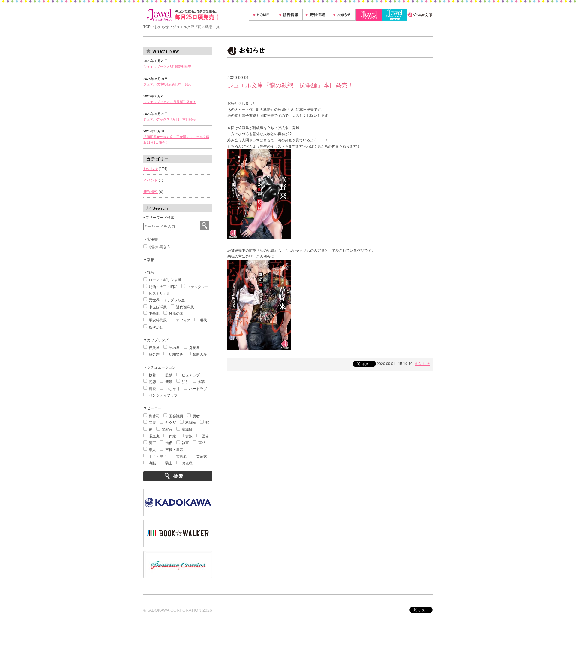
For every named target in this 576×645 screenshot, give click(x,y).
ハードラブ (198, 389)
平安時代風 (158, 320)
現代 (203, 320)
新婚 (168, 382)
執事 (185, 443)
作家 (172, 436)
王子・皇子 (158, 456)
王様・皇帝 (174, 450)
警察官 (167, 429)
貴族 (189, 436)
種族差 (154, 348)
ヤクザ (170, 423)
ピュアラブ (191, 375)
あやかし (156, 327)
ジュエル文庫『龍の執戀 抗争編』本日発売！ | (196, 14)
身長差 (194, 348)
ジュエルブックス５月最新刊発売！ (169, 102)
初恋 (152, 382)
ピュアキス (394, 15)
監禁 (168, 375)
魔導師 (187, 429)
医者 (205, 436)
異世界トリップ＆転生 (167, 300)
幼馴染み (176, 354)
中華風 (154, 314)
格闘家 (190, 423)
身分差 (154, 354)
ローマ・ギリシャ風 (165, 280)
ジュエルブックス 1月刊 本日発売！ (171, 119)
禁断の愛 (200, 354)
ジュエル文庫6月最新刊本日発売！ (169, 84)
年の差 (174, 348)
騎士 (168, 463)
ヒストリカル (159, 293)
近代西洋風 (185, 307)
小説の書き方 (159, 247)
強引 (185, 382)
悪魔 (152, 423)
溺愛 (202, 382)
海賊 (152, 463)
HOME (262, 15)
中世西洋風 (158, 307)
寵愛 (152, 389)
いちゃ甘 (172, 389)
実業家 (201, 456)
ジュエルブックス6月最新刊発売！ (169, 66)
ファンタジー (197, 287)
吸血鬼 (154, 436)
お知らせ (342, 15)
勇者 (196, 416)
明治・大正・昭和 (163, 287)
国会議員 (176, 416)
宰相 (202, 443)
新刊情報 (289, 15)
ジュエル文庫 (420, 15)
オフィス (183, 320)
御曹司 (154, 416)
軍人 (152, 450)
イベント (150, 180)
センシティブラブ (163, 395)
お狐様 (187, 463)
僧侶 (168, 443)
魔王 (152, 443)
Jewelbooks (369, 15)
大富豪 (181, 456)
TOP (147, 27)
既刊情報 (315, 15)
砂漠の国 (176, 314)
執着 (152, 375)
